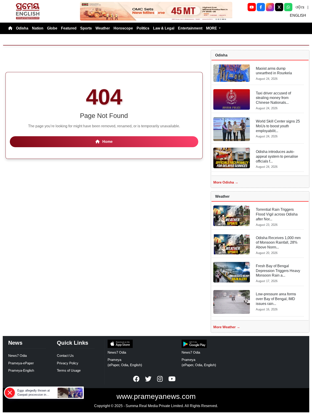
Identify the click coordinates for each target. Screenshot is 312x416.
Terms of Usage (69, 370)
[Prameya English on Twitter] (148, 379)
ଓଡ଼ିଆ (300, 7)
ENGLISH (298, 15)
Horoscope (123, 28)
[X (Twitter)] (279, 7)
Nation (37, 28)
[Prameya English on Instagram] (160, 379)
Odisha (22, 28)
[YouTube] (252, 7)
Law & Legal (163, 28)
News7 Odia (17, 355)
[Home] (10, 28)
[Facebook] (261, 7)
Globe (52, 28)
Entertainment (190, 28)
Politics (143, 28)
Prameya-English (21, 370)
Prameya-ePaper (21, 363)
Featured (69, 28)
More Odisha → (225, 182)
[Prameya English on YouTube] (172, 379)
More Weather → (226, 327)
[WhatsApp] (288, 7)
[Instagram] (270, 7)
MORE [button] (212, 28)
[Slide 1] (156, 13)
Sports (86, 28)
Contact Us (65, 355)
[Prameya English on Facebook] (136, 379)
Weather (102, 28)
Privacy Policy (67, 363)
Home (107, 142)
